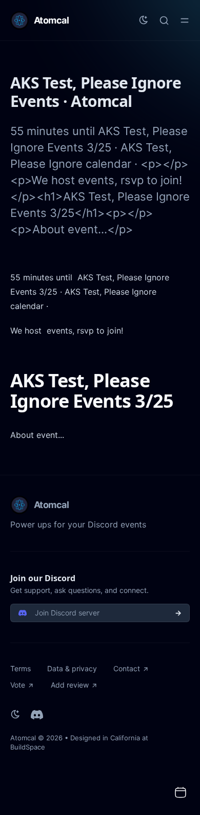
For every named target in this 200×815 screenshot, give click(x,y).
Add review (70, 684)
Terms (20, 668)
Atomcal (23, 738)
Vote (17, 684)
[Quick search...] (164, 20)
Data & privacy (72, 668)
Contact (126, 668)
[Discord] (37, 715)
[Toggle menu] (184, 20)
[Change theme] (143, 20)
